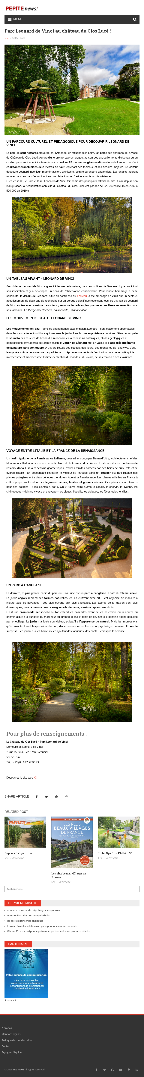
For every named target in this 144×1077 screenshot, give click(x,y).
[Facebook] (96, 1069)
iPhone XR (10, 1000)
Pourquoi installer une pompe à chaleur (29, 915)
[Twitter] (104, 1069)
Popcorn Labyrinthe (18, 853)
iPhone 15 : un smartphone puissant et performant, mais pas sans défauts (48, 931)
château (82, 296)
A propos (7, 1028)
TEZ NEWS (18, 1069)
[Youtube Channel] (120, 1069)
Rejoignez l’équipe (12, 1052)
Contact (6, 1046)
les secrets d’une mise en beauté (25, 920)
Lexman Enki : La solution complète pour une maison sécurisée (42, 926)
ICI (35, 777)
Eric (6, 37)
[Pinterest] (66, 796)
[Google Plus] (112, 1069)
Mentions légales (11, 1034)
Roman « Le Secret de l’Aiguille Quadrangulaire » (33, 910)
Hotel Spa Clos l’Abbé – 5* (115, 853)
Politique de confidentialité (17, 1040)
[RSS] (137, 1069)
